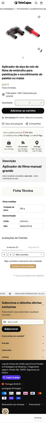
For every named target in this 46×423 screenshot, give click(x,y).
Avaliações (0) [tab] (12, 247)
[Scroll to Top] (41, 410)
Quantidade (7, 102)
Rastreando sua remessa (13, 404)
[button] (41, 3)
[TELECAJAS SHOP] (23, 3)
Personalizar (34, 404)
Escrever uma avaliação (23, 266)
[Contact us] (5, 411)
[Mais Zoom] (39, 49)
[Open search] (4, 254)
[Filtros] (10, 254)
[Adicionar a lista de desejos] (39, 17)
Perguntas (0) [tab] (33, 247)
